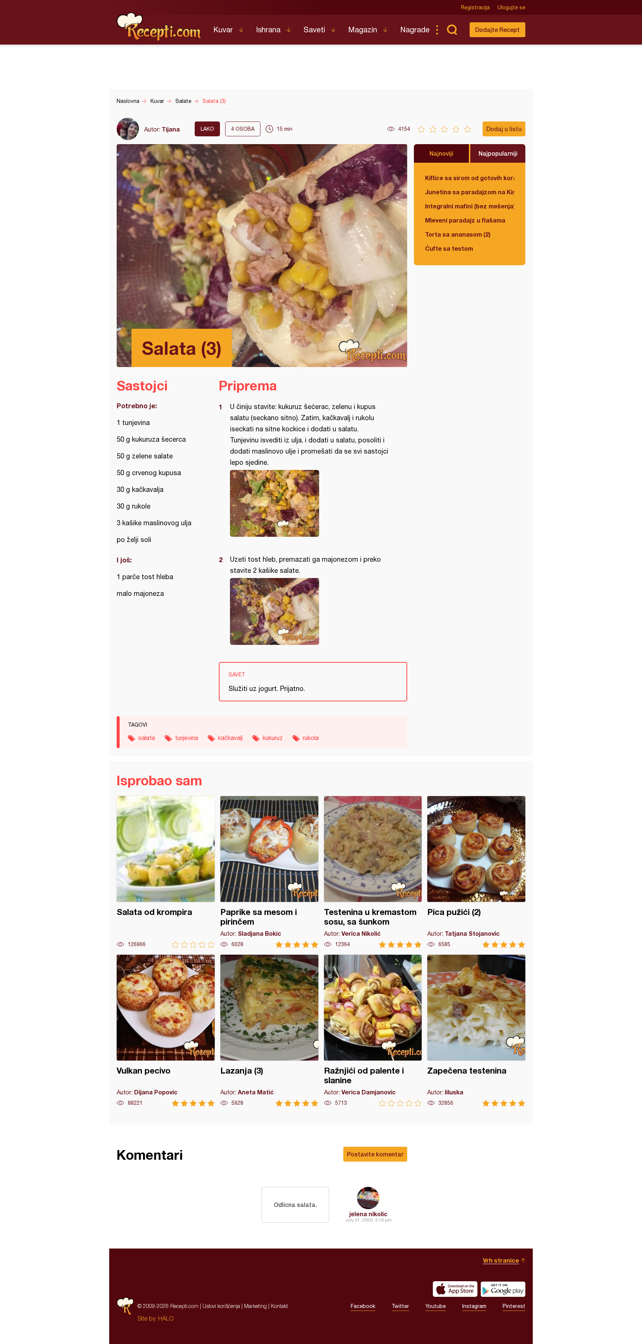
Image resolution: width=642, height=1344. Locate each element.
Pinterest (514, 1306)
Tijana (171, 129)
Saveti (314, 29)
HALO (166, 1318)
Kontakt (279, 1306)
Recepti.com (159, 26)
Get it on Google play (503, 1289)
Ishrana (268, 29)
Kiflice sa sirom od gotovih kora (469, 177)
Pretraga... (452, 30)
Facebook (363, 1306)
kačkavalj (230, 737)
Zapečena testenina (476, 1031)
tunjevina (186, 737)
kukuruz (273, 737)
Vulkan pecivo (166, 1031)
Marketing (255, 1306)
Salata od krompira (166, 872)
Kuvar (223, 29)
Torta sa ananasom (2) (457, 234)
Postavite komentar (375, 1154)
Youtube (435, 1306)
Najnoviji (441, 153)
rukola (311, 737)
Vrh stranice (501, 1260)
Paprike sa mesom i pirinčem (269, 872)
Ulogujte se (511, 7)
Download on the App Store (455, 1289)
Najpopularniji (498, 153)
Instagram (474, 1306)
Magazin (362, 29)
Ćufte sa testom (449, 248)
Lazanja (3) (269, 1031)
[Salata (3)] (309, 503)
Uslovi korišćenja (221, 1306)
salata (146, 737)
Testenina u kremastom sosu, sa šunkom (373, 872)
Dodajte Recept (497, 29)
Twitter (400, 1306)
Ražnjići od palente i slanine (373, 1031)
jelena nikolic (368, 1213)
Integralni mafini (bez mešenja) (469, 206)
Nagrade (414, 29)
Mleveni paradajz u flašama (465, 220)
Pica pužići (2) (476, 872)
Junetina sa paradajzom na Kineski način (469, 191)
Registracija (475, 7)
